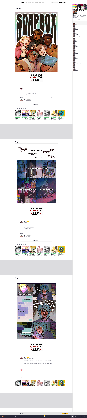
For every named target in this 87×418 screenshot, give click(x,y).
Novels (33, 2)
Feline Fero (25, 221)
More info (20, 413)
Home (26, 2)
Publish (64, 2)
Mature (40, 2)
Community (36, 2)
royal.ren (25, 99)
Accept (65, 413)
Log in (60, 2)
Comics (29, 2)
